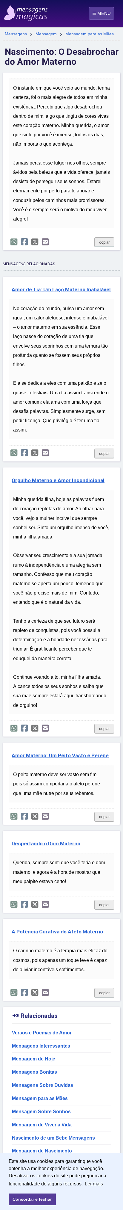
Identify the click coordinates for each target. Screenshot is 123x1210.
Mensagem (46, 33)
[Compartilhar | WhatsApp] (14, 242)
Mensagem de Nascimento (42, 1150)
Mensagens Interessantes (41, 1045)
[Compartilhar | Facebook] (24, 242)
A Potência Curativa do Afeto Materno (57, 932)
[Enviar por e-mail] (45, 242)
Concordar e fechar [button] (32, 1199)
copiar (104, 242)
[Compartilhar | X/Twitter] (35, 242)
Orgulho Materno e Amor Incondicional (58, 480)
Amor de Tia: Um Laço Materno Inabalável (61, 289)
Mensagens (16, 33)
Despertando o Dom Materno (46, 844)
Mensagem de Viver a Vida (42, 1124)
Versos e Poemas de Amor (42, 1032)
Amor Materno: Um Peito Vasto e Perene (60, 755)
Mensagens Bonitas (34, 1072)
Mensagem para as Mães (89, 33)
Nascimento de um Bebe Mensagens (53, 1137)
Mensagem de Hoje (33, 1058)
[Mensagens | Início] (10, 11)
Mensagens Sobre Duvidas (42, 1085)
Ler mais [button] (94, 1183)
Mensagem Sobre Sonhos (41, 1111)
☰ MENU (101, 13)
